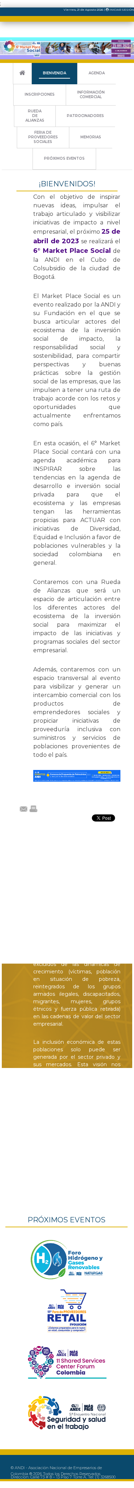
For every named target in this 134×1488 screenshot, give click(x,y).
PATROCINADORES (85, 115)
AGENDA (97, 73)
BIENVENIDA (54, 73)
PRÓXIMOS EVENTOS (64, 158)
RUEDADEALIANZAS (34, 116)
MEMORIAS (90, 137)
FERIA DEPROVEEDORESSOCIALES (43, 137)
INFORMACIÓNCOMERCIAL (91, 94)
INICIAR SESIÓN (121, 9)
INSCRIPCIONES (40, 94)
